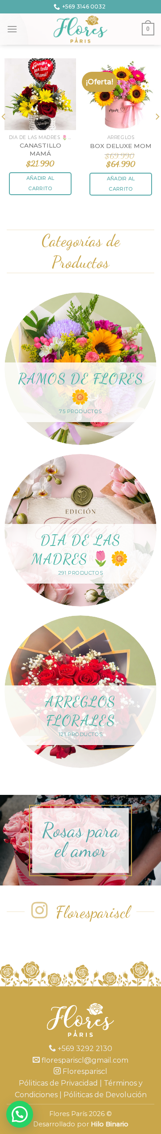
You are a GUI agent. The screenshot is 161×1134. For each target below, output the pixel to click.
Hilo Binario (109, 1124)
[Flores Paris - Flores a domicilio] (80, 29)
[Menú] (12, 29)
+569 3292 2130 (84, 1048)
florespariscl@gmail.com (84, 1060)
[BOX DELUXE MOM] (121, 94)
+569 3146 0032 (84, 6)
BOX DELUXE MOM (121, 145)
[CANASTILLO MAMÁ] (40, 94)
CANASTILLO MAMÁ (40, 149)
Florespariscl (84, 1071)
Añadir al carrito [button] (40, 183)
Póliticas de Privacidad (58, 1083)
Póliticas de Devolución (105, 1094)
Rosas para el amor (80, 840)
